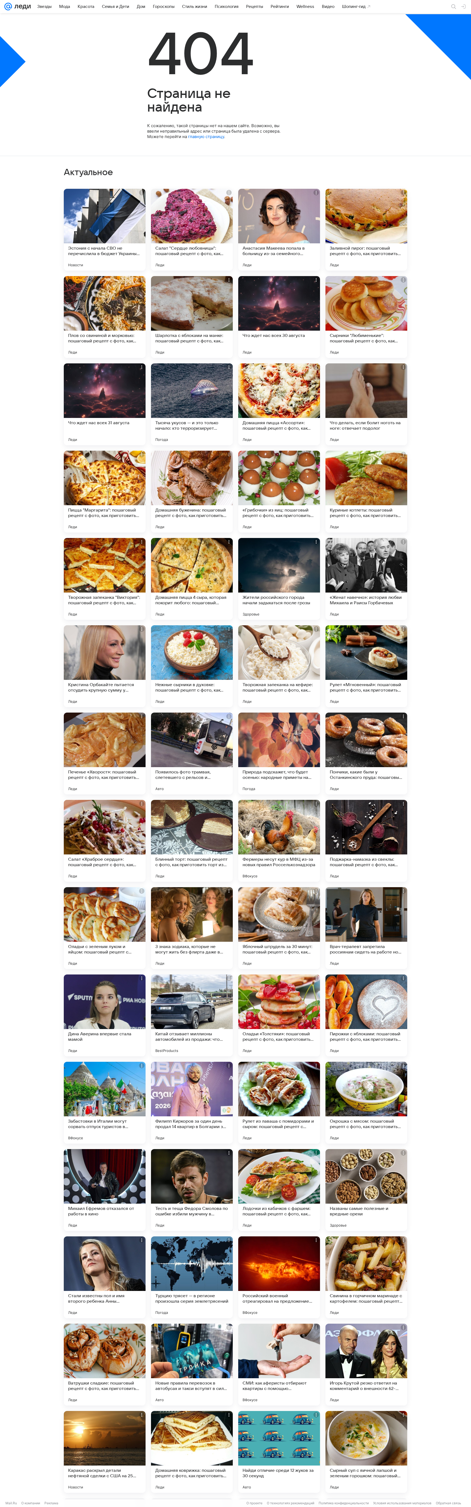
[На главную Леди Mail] (21, 6)
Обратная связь (448, 1503)
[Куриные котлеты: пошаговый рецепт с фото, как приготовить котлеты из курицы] (366, 492)
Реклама (51, 1503)
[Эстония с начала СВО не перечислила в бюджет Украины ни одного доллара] (105, 230)
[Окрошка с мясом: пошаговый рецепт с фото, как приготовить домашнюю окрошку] (366, 1103)
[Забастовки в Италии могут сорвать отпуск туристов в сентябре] (105, 1103)
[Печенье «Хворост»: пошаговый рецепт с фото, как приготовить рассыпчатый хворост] (105, 753)
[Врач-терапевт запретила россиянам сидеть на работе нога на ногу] (366, 928)
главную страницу (206, 136)
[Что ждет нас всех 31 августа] (105, 404)
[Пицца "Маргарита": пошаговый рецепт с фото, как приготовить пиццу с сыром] (105, 492)
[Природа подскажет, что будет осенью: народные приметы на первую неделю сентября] (279, 753)
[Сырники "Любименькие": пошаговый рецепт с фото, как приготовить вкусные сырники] (366, 317)
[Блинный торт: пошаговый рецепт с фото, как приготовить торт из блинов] (192, 841)
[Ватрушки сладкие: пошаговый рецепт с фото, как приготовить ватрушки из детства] (105, 1365)
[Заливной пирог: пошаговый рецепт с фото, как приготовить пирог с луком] (366, 230)
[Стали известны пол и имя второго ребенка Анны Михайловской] (105, 1277)
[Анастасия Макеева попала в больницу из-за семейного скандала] (279, 230)
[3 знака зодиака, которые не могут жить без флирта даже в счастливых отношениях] (192, 928)
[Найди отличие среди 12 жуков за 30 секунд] (279, 1452)
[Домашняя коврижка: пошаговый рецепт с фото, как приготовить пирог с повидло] (192, 1452)
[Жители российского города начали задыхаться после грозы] (279, 579)
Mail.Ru (11, 1503)
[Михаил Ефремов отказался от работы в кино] (105, 1190)
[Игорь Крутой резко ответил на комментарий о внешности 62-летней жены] (366, 1365)
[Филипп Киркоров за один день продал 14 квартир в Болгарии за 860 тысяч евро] (192, 1103)
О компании (30, 1503)
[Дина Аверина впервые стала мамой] (105, 1015)
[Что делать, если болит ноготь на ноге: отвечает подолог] (366, 404)
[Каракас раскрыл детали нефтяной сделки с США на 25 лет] (105, 1452)
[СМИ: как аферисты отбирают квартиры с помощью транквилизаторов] (279, 1365)
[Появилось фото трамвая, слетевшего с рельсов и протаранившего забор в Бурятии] (192, 753)
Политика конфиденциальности (344, 1503)
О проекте (254, 1503)
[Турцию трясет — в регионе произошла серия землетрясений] (192, 1277)
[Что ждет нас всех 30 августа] (279, 317)
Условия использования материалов (402, 1503)
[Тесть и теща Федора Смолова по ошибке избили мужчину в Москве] (192, 1190)
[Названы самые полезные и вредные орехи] (366, 1190)
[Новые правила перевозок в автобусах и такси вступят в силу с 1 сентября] (192, 1365)
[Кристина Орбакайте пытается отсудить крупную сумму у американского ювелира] (105, 666)
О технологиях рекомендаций (290, 1503)
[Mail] (8, 6)
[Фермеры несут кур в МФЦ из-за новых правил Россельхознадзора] (279, 841)
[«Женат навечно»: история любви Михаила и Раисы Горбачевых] (366, 579)
